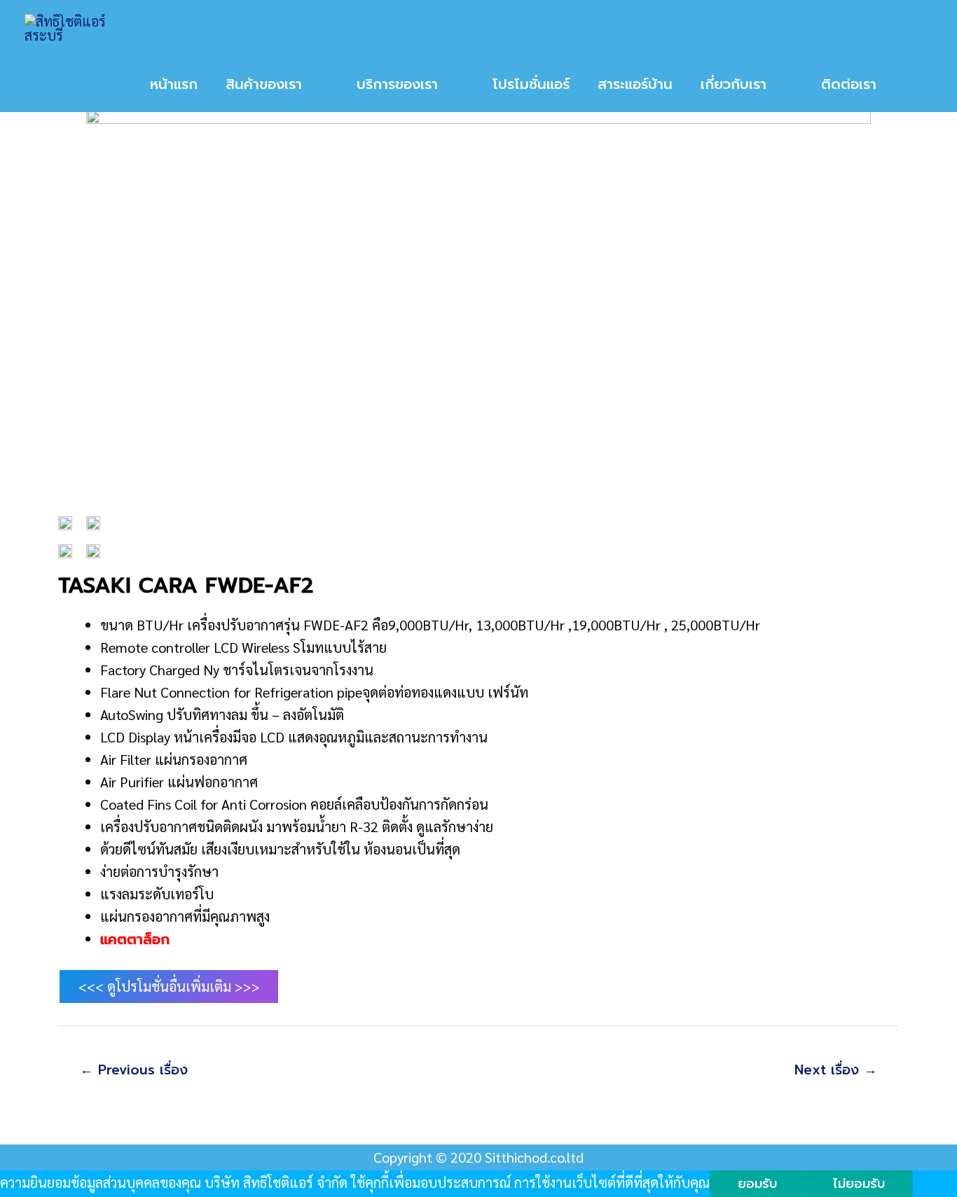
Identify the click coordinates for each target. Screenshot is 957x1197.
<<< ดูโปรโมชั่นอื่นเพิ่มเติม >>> (169, 986)
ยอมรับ (757, 1183)
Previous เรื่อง (134, 1070)
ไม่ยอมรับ (859, 1183)
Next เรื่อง (835, 1070)
